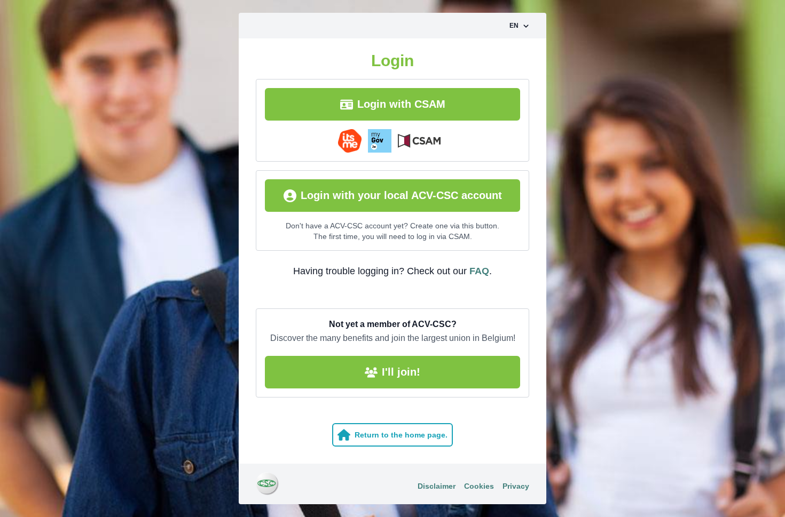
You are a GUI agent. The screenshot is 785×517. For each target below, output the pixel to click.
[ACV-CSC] (267, 484)
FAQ (479, 271)
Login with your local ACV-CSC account (401, 195)
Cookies (479, 486)
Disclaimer (437, 486)
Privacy (516, 486)
